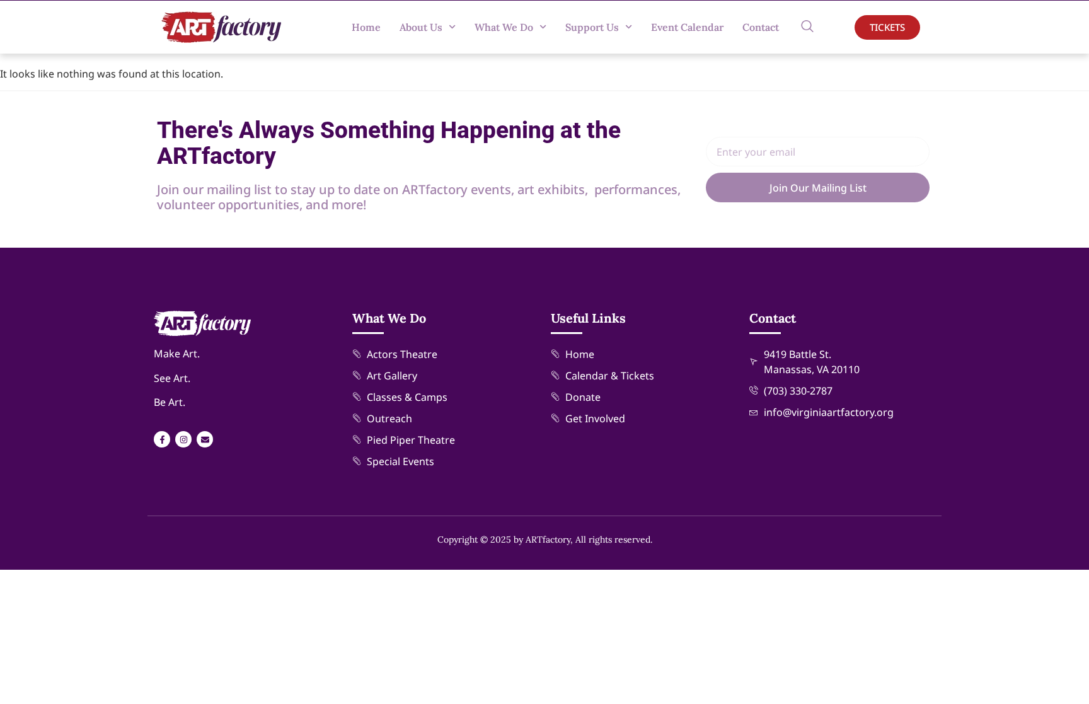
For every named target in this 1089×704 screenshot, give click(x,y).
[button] (807, 27)
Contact (760, 27)
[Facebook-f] (162, 439)
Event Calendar (687, 27)
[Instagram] (183, 439)
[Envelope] (205, 439)
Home (366, 27)
